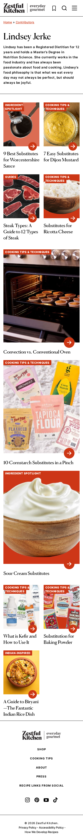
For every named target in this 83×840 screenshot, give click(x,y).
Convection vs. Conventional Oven (36, 352)
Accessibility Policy (51, 827)
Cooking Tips (41, 758)
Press (41, 776)
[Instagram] (27, 800)
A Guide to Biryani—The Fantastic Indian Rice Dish (21, 708)
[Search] (64, 8)
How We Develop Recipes (41, 832)
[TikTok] (55, 800)
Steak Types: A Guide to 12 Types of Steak (20, 232)
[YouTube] (46, 800)
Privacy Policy (27, 827)
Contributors (25, 22)
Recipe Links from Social (41, 785)
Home (7, 22)
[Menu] (74, 8)
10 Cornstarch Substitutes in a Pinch (38, 462)
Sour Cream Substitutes (26, 573)
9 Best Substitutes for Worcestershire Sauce (21, 160)
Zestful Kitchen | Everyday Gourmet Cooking (24, 8)
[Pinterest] (37, 800)
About (41, 767)
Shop (41, 749)
